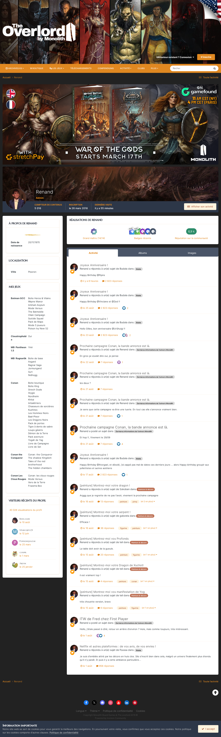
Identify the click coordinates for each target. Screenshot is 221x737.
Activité (125, 68)
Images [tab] (192, 252)
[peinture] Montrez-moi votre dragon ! (105, 485)
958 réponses (106, 665)
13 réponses (107, 501)
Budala (123, 268)
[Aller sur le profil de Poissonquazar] (15, 543)
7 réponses (106, 362)
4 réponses (106, 581)
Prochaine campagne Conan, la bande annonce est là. (115, 346)
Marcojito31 (26, 530)
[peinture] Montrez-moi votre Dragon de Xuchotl (111, 565)
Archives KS (15, 68)
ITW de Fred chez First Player (104, 619)
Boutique (37, 68)
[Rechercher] (214, 68)
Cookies (140, 710)
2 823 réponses (113, 281)
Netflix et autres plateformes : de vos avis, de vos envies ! (118, 646)
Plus (153, 68)
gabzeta (124, 515)
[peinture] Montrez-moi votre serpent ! (105, 512)
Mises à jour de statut (196, 68)
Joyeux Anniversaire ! (94, 265)
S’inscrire (206, 57)
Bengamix (25, 518)
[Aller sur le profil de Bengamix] (15, 520)
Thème (94, 710)
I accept (209, 728)
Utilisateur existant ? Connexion (174, 57)
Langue (80, 710)
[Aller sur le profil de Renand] (74, 267)
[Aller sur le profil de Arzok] (15, 565)
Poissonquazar (27, 541)
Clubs (141, 68)
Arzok (23, 563)
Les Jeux (57, 68)
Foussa (123, 649)
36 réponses (107, 528)
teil (121, 542)
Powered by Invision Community (110, 718)
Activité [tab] (93, 252)
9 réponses (106, 607)
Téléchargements (81, 68)
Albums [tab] (142, 252)
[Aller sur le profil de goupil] (15, 554)
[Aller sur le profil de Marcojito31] (15, 532)
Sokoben (125, 489)
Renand (84, 268)
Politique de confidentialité (118, 710)
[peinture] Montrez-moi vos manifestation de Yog (112, 592)
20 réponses (107, 554)
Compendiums (106, 68)
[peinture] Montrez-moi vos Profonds (104, 538)
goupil (23, 552)
